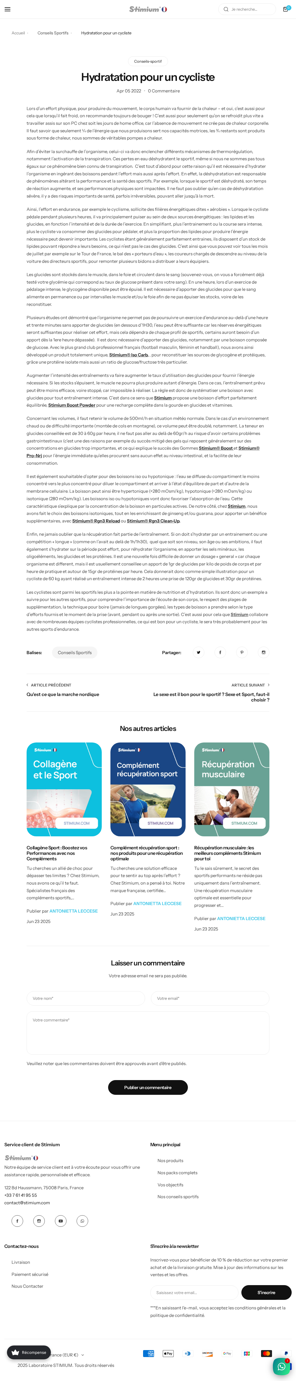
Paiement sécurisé (30, 1274)
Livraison (21, 1262)
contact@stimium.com (27, 1202)
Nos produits (170, 1160)
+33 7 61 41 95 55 (20, 1195)
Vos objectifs (170, 1185)
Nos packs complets (177, 1172)
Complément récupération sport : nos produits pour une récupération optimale (146, 853)
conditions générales (256, 1308)
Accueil (18, 33)
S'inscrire (266, 1292)
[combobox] (247, 9)
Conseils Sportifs (53, 33)
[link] (198, 652)
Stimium (239, 614)
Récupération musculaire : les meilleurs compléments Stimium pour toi (227, 853)
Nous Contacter (27, 1286)
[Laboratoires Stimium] (148, 9)
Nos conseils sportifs (178, 1196)
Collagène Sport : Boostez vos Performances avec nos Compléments (57, 853)
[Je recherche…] (226, 9)
